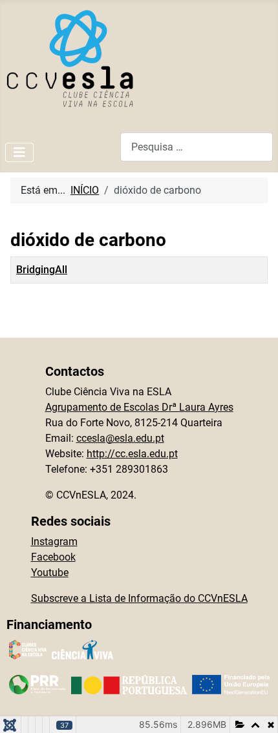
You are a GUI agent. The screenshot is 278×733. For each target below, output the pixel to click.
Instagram (54, 541)
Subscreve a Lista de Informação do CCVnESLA (139, 598)
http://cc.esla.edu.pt (132, 454)
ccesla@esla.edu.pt (120, 438)
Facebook (53, 557)
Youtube (50, 572)
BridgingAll (41, 269)
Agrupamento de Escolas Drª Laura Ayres (139, 407)
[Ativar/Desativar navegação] (19, 152)
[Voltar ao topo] (255, 709)
